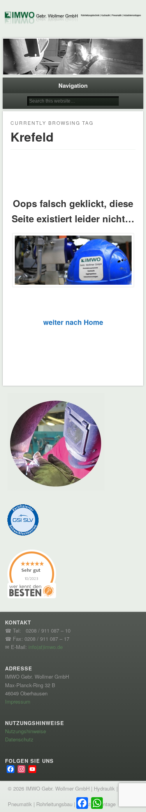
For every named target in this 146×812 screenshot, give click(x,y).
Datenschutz (19, 739)
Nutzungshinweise (25, 731)
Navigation (73, 85)
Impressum (17, 701)
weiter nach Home (73, 322)
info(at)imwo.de (45, 647)
